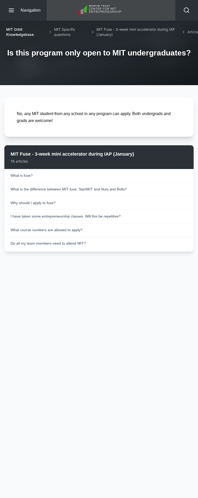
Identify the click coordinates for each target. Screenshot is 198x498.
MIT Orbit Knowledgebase (20, 32)
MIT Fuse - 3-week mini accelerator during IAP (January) (135, 32)
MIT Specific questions (64, 32)
